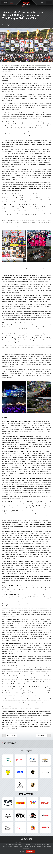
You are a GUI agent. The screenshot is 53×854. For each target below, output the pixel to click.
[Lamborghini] (32, 772)
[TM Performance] (32, 815)
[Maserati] (7, 815)
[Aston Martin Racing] (7, 760)
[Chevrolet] (45, 760)
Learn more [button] (26, 848)
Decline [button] (22, 851)
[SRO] (45, 827)
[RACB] (32, 827)
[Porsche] (32, 785)
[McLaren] (45, 772)
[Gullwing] (7, 827)
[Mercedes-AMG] (20, 785)
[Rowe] (45, 802)
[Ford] (20, 772)
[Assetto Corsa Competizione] (45, 815)
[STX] (20, 815)
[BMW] (32, 760)
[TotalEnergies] (32, 802)
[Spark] (20, 827)
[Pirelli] (20, 802)
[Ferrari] (7, 772)
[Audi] (20, 760)
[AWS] (7, 802)
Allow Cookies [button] (30, 851)
